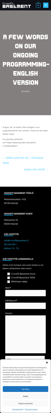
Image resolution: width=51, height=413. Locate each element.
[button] (47, 362)
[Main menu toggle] (45, 5)
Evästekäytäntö (17, 409)
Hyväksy (25, 389)
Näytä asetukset (25, 403)
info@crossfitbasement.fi (16, 240)
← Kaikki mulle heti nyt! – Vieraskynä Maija (23, 158)
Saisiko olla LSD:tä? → (36, 169)
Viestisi (8, 313)
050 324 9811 (10, 244)
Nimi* (8, 287)
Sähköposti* (11, 300)
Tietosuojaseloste (31, 409)
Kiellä (25, 396)
